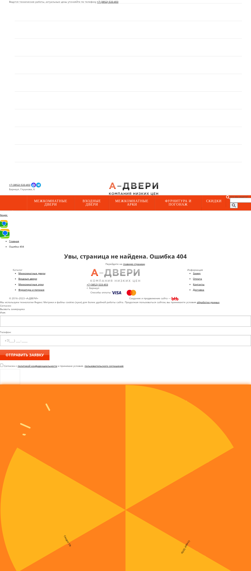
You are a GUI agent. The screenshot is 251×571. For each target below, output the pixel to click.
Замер (197, 273)
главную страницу (134, 264)
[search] (234, 205)
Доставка (198, 289)
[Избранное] (73, 189)
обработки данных (208, 302)
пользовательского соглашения (104, 366)
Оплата (197, 278)
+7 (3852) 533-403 (107, 1)
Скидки (214, 201)
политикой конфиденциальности (37, 366)
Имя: (3, 312)
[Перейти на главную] (133, 188)
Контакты (198, 284)
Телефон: (5, 332)
